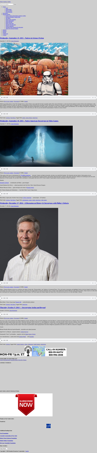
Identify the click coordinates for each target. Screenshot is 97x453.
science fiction (29, 117)
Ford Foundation (4, 433)
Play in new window (8, 101)
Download (16, 101)
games (30, 200)
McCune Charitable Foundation (8, 443)
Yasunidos (31, 336)
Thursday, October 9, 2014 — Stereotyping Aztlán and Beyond (22, 307)
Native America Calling (5, 1)
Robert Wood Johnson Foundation (8, 438)
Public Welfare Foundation (6, 440)
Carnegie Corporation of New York (8, 435)
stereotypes (35, 117)
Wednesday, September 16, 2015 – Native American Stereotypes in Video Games (29, 121)
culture (25, 344)
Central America (20, 344)
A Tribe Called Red (27, 197)
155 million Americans (25, 175)
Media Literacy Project (30, 334)
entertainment (25, 200)
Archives (8, 117)
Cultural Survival (24, 331)
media (23, 117)
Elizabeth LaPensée (4, 182)
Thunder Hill (18, 302)
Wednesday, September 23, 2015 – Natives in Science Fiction (22, 38)
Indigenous (30, 344)
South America (37, 344)
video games (44, 200)
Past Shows (13, 117)
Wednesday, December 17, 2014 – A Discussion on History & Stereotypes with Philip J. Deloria (34, 203)
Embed (26, 101)
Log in (27, 451)
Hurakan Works (30, 187)
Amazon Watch (22, 336)
